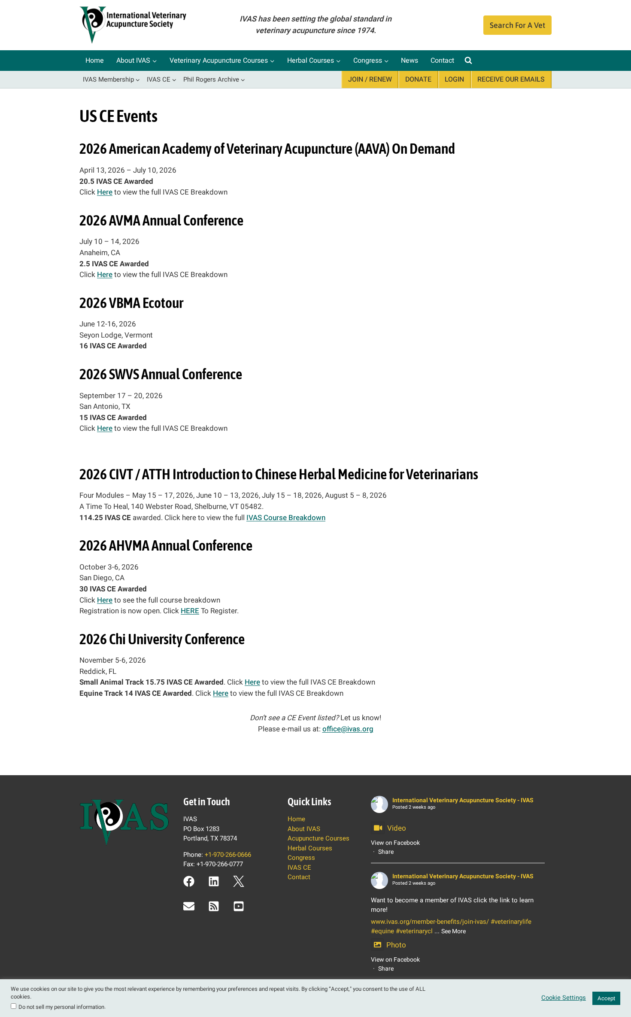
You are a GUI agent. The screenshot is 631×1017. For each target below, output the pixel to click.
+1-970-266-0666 (228, 854)
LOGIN (454, 79)
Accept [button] (606, 998)
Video (396, 828)
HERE (190, 611)
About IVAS (304, 829)
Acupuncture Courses (318, 838)
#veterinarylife (511, 921)
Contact (442, 60)
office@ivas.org (347, 729)
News (409, 60)
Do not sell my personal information (61, 1007)
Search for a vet (517, 25)
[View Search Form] (468, 60)
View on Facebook (395, 842)
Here (104, 192)
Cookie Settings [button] (563, 998)
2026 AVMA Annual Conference (161, 220)
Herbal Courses (310, 848)
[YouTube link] (238, 906)
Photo (396, 945)
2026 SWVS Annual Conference (160, 373)
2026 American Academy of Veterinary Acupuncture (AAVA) (234, 148)
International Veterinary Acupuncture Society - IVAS (463, 800)
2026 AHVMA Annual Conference (165, 545)
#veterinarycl (414, 931)
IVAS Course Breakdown (285, 517)
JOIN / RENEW (370, 79)
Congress (301, 857)
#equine (382, 931)
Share (386, 851)
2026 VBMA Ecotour (131, 302)
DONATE (418, 79)
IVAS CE (299, 867)
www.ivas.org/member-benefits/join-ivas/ (430, 921)
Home (94, 60)
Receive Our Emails (511, 79)
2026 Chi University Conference (162, 638)
